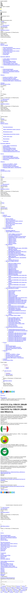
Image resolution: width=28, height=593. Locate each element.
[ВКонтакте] (3, 89)
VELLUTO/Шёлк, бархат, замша (10, 63)
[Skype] (12, 391)
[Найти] (2, 180)
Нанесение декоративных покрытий (11, 71)
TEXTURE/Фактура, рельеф (9, 62)
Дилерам (2, 82)
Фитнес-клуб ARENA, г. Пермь (10, 77)
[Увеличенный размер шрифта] (2, 5)
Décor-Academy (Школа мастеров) (10, 70)
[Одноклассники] (3, 391)
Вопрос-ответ (4, 556)
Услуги (2, 67)
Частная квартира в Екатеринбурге (11, 79)
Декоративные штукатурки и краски (11, 50)
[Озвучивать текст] (1, 17)
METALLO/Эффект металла (9, 61)
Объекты (2, 75)
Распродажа (5, 54)
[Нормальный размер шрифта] (1, 3)
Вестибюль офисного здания (9, 78)
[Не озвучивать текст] (1, 19)
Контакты (3, 557)
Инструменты (6, 53)
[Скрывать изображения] (1, 14)
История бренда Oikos (5, 84)
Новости (2, 43)
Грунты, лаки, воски (7, 52)
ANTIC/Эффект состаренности (10, 58)
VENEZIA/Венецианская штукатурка (11, 64)
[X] (7, 391)
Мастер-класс (6, 72)
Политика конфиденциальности (8, 577)
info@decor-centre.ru (5, 30)
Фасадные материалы (8, 47)
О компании (3, 553)
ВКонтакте (3, 574)
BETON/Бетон (6, 60)
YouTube (2, 575)
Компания (3, 550)
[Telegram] (14, 391)
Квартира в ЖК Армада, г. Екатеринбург (12, 80)
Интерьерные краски (7, 49)
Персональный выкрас (8, 69)
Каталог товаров (4, 45)
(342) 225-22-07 (5, 25)
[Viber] (8, 391)
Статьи (2, 554)
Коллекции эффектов (5, 56)
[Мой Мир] (5, 391)
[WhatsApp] (10, 391)
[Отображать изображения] (1, 13)
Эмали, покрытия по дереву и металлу (11, 48)
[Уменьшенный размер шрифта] (1, 2)
